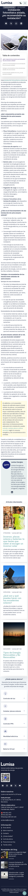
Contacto (6, 833)
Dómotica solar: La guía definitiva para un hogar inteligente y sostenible (16, 874)
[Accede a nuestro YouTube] (20, 785)
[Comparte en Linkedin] (21, 23)
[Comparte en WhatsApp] (16, 23)
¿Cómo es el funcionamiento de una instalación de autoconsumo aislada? (14, 64)
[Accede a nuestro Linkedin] (11, 785)
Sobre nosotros (8, 830)
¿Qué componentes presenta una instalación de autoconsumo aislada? (14, 60)
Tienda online (7, 845)
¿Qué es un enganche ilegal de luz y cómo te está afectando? (17, 854)
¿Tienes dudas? (8, 836)
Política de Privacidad (7, 891)
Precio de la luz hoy (9, 842)
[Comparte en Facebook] (6, 23)
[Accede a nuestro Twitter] (15, 785)
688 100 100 (12, 817)
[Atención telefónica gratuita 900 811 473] (20, 3)
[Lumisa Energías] (6, 465)
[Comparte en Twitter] (11, 23)
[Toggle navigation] (25, 3)
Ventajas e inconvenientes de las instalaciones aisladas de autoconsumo (14, 68)
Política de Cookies (21, 889)
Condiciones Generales (19, 891)
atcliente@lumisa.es (7, 820)
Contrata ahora (8, 839)
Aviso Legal (13, 889)
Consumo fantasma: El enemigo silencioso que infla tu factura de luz (18, 864)
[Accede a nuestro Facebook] (2, 785)
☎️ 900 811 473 (6, 813)
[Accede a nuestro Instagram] (7, 785)
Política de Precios (14, 892)
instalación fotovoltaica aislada (14, 80)
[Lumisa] (7, 2)
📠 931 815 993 (6, 815)
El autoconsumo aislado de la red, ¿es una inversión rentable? (13, 73)
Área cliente (7, 828)
